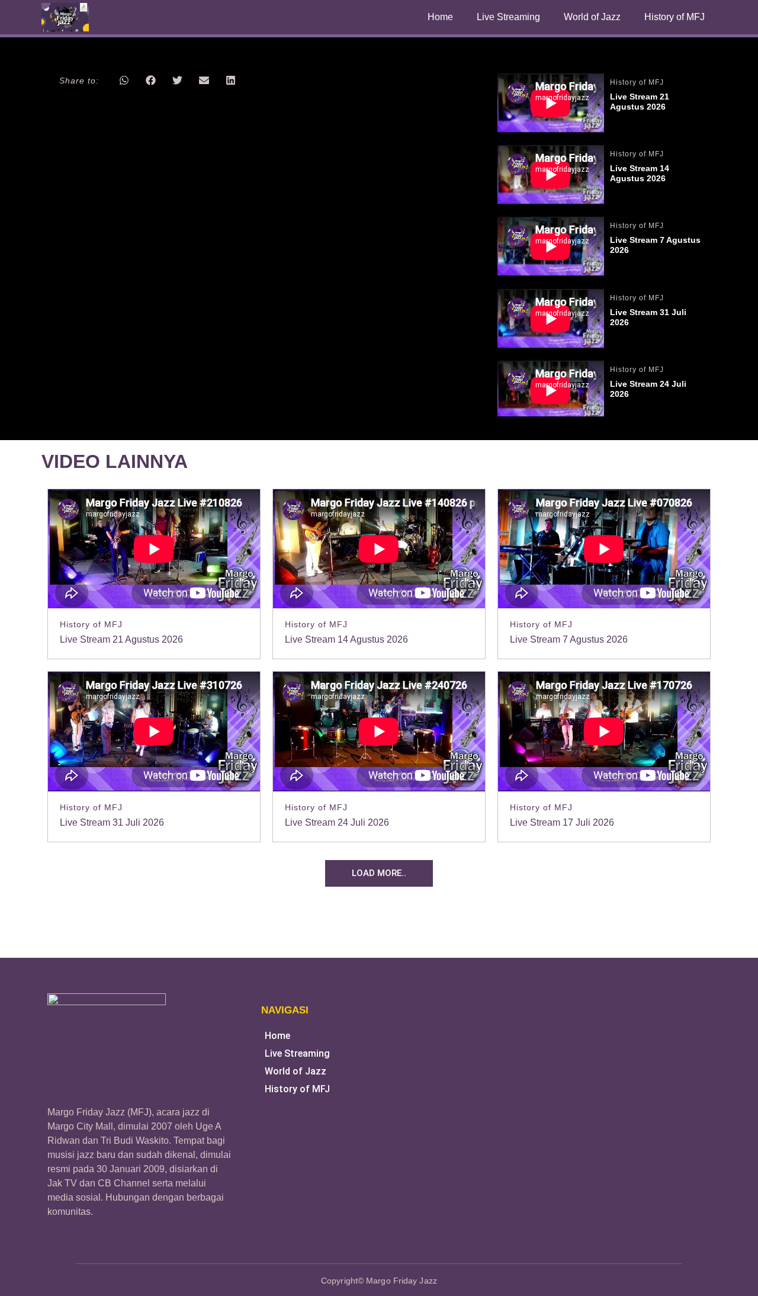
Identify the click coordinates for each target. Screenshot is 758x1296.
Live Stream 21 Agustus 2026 (640, 101)
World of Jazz (592, 17)
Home (440, 17)
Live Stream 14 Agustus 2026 (640, 173)
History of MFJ (674, 17)
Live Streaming (508, 17)
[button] (124, 80)
